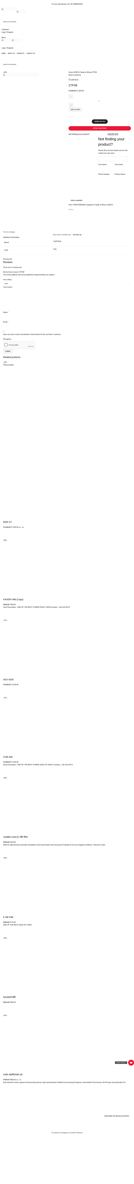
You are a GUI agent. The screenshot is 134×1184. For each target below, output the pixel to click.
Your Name (102, 164)
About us (72, 1113)
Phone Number (104, 174)
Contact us (73, 1110)
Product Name (120, 174)
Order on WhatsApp (100, 116)
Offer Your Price (99, 128)
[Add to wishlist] (5, 531)
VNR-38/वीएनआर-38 (12, 1074)
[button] (5, 536)
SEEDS (76, 72)
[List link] (17, 1106)
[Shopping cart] (2, 35)
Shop (71, 1106)
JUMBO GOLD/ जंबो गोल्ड (15, 837)
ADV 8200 (8, 679)
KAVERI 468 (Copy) (13, 599)
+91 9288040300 (76, 4)
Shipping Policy (41, 1117)
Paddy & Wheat (86, 72)
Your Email (119, 164)
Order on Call (100, 121)
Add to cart (75, 109)
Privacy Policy (40, 1106)
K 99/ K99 (8, 917)
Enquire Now (113, 134)
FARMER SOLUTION (67, 56)
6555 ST (7, 522)
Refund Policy (40, 1113)
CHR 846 (8, 757)
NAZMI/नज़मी (9, 997)
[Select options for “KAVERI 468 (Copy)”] (5, 616)
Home (71, 72)
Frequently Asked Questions (45, 1102)
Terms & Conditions (42, 1110)
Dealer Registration (67, 60)
